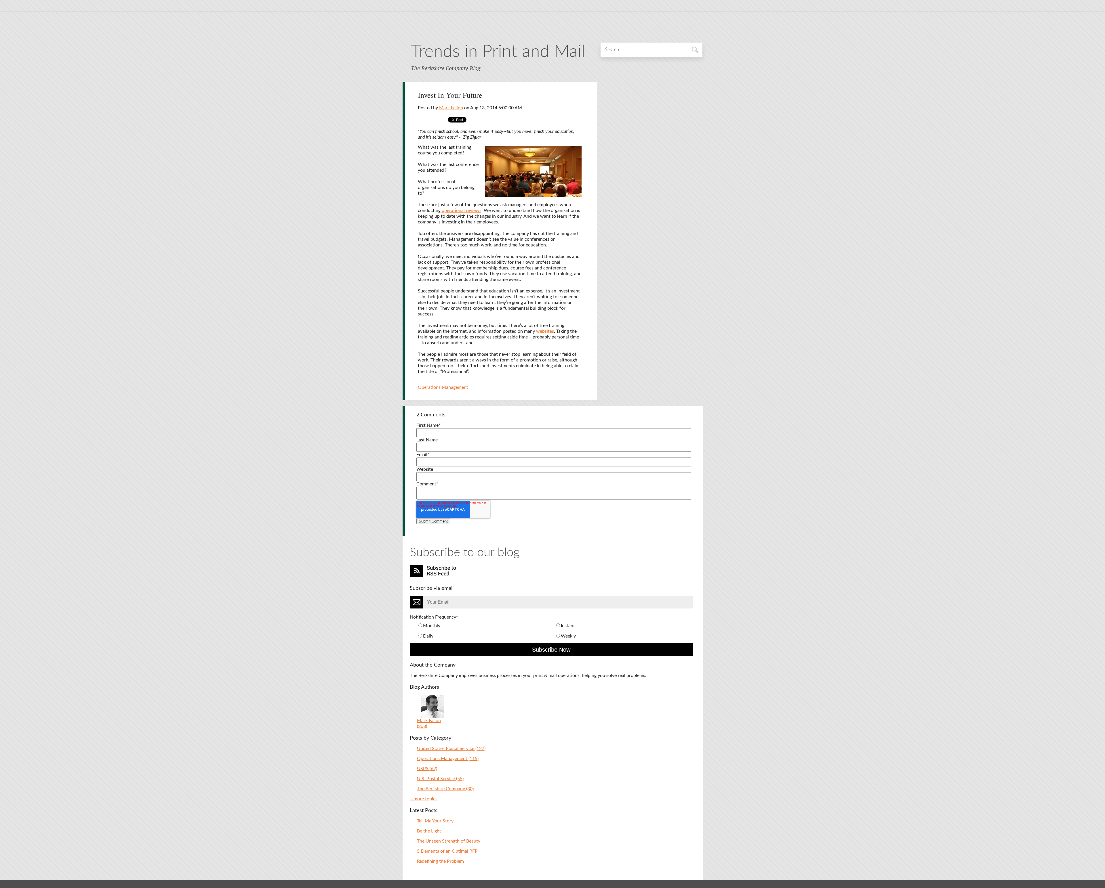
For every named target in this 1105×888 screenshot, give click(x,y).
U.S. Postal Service (440, 778)
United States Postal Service (451, 748)
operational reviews (461, 210)
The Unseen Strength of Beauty (448, 841)
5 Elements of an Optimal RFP (447, 851)
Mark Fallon (451, 108)
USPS (427, 768)
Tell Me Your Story (435, 821)
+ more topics (423, 799)
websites (545, 331)
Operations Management (443, 387)
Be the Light (429, 831)
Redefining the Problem (440, 861)
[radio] (486, 626)
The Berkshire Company (445, 788)
